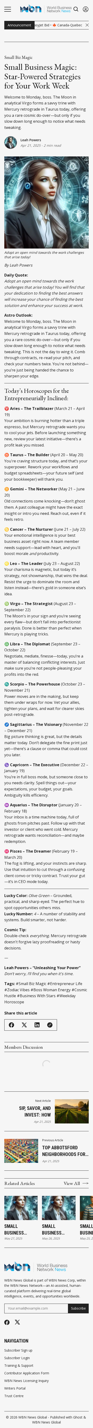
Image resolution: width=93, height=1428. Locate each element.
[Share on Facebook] (11, 1025)
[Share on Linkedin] (37, 1024)
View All (72, 1183)
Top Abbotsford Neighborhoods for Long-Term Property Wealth (65, 1151)
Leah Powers (31, 140)
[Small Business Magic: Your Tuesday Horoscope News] (21, 1208)
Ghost (78, 1417)
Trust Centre (14, 1396)
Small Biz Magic (18, 57)
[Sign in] (86, 9)
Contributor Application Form (26, 1373)
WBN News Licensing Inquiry (26, 1380)
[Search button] (76, 9)
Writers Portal (15, 1388)
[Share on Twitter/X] (24, 1025)
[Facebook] (7, 1322)
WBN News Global (32, 1417)
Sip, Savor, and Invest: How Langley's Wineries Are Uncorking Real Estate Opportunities (29, 1111)
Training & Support (18, 1365)
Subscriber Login (17, 1358)
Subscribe (78, 1308)
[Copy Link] (49, 1025)
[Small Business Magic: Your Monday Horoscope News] (58, 1208)
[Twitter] (17, 1322)
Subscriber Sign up (18, 1350)
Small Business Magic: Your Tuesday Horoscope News (17, 1229)
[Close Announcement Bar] (87, 25)
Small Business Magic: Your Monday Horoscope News (55, 1229)
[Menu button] (7, 9)
